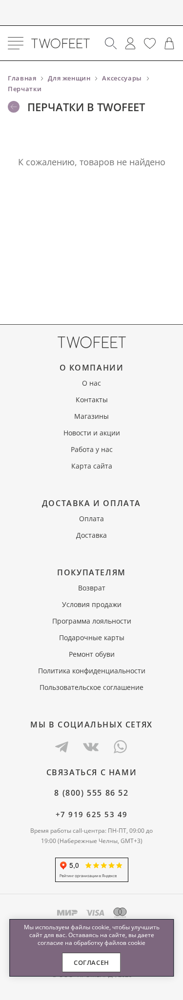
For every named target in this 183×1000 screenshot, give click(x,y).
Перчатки (24, 88)
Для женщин (69, 78)
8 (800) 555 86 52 (91, 792)
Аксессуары (122, 78)
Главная (22, 78)
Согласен (91, 962)
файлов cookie (124, 943)
